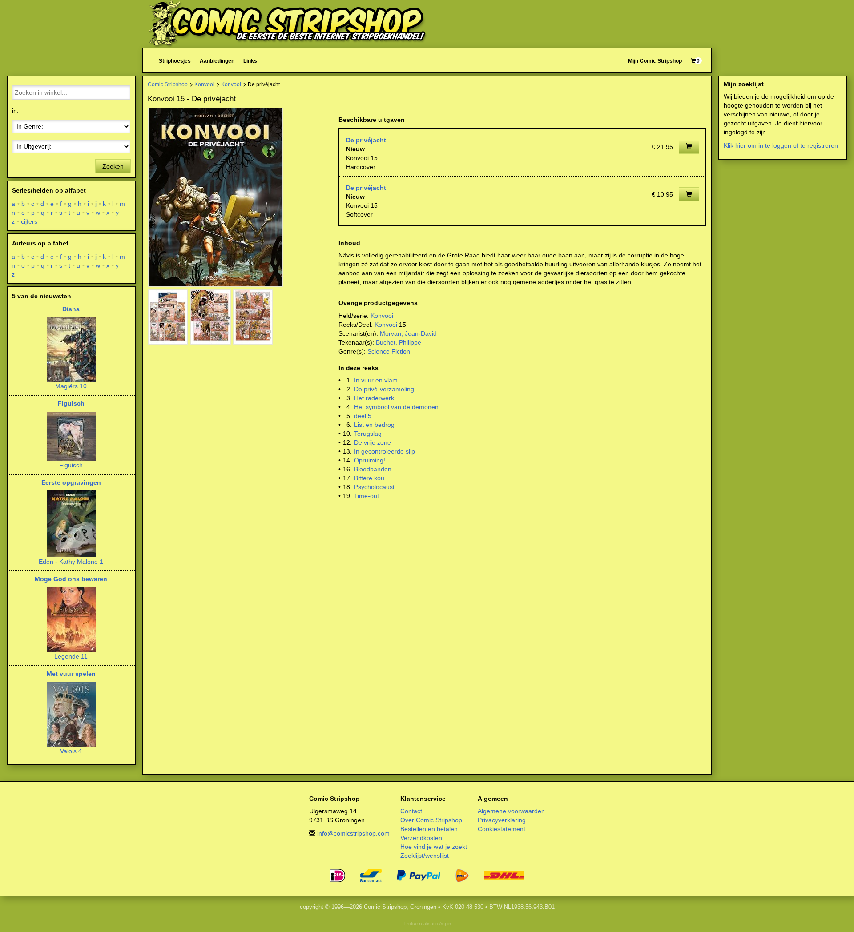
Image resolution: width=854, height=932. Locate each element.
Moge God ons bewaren (71, 578)
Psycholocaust (374, 486)
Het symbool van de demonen (396, 406)
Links (250, 61)
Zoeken (113, 166)
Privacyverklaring (502, 820)
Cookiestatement (501, 828)
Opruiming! (369, 460)
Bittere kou (369, 478)
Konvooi (204, 84)
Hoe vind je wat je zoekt (433, 846)
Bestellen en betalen (429, 828)
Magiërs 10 (71, 386)
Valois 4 (71, 751)
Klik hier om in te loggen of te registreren (781, 145)
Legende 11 (71, 656)
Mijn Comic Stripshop (655, 61)
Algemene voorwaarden (511, 811)
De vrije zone (372, 442)
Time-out (366, 495)
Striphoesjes (175, 61)
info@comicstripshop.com (353, 833)
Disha (71, 309)
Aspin (445, 923)
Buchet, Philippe (398, 342)
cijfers (29, 221)
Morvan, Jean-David (408, 333)
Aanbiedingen (217, 61)
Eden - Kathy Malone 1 (71, 561)
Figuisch (71, 403)
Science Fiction (388, 351)
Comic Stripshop (168, 84)
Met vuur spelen (71, 673)
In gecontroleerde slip (384, 451)
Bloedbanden (372, 469)
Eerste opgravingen (71, 482)
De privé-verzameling (384, 389)
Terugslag (368, 433)
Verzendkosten (421, 837)
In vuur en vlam (376, 380)
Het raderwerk (374, 398)
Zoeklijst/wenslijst (424, 855)
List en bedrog (374, 424)
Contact (411, 811)
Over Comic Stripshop (431, 820)
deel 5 (362, 415)
